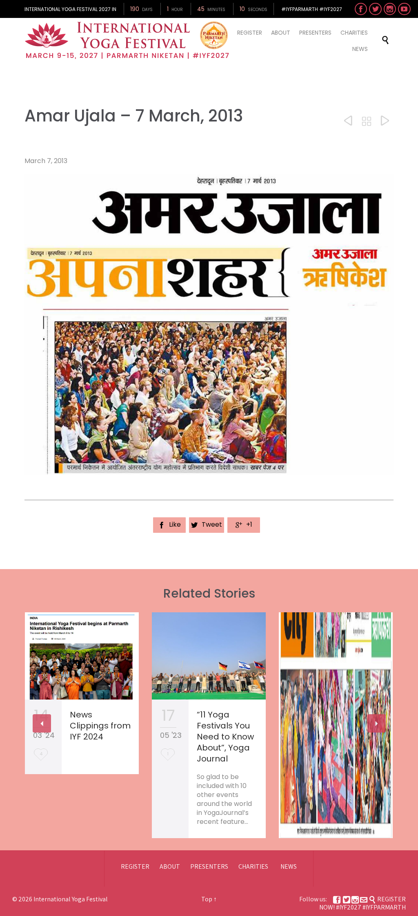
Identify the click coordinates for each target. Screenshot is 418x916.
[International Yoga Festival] (128, 40)
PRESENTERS (209, 866)
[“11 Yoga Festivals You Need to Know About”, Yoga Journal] (209, 656)
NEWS (288, 866)
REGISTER (135, 866)
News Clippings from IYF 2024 (100, 725)
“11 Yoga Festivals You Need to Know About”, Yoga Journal (225, 736)
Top (206, 899)
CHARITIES (253, 866)
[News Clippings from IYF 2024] (82, 656)
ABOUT (170, 866)
